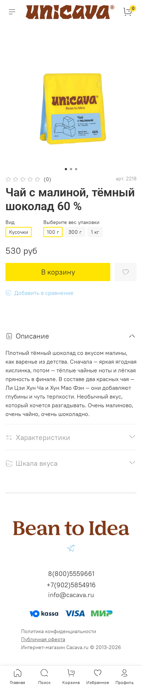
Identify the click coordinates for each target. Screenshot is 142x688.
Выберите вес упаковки (71, 222)
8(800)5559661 (71, 573)
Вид (10, 222)
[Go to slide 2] (71, 169)
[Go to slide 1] (66, 169)
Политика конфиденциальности (58, 631)
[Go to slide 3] (76, 169)
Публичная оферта (43, 639)
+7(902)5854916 (71, 585)
